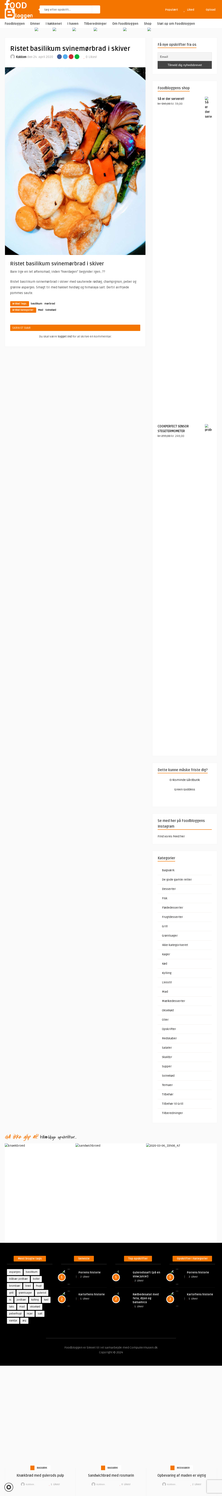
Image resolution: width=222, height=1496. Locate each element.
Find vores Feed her (171, 836)
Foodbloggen (15, 24)
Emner (35, 24)
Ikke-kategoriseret (175, 945)
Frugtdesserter (172, 917)
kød (46, 1299)
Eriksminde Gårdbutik (185, 780)
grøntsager (25, 1292)
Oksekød (168, 1010)
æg (24, 1320)
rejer (30, 1313)
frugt (39, 1286)
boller (36, 1279)
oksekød (35, 1306)
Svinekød (50, 310)
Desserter (169, 889)
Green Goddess (184, 789)
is (10, 1299)
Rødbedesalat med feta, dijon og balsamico (146, 1298)
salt (40, 1313)
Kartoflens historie (91, 1294)
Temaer (167, 1085)
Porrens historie (89, 1272)
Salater (167, 1048)
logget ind (65, 336)
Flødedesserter (172, 907)
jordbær (21, 1299)
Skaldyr (167, 1057)
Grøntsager (170, 935)
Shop (148, 24)
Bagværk (168, 870)
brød (28, 1286)
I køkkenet (54, 24)
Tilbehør (167, 1094)
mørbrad (49, 303)
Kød (164, 963)
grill (11, 1292)
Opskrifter (169, 1029)
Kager (166, 954)
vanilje (13, 1320)
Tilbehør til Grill (172, 1104)
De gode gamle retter (177, 879)
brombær (14, 1286)
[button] (8, 1487)
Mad (40, 310)
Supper (167, 1066)
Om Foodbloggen (125, 24)
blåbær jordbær (18, 1279)
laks (11, 1306)
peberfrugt (15, 1313)
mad (22, 1306)
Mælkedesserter (173, 1001)
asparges (15, 1272)
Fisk (164, 898)
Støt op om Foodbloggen (176, 24)
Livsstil (167, 982)
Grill (165, 926)
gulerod (41, 1292)
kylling (35, 1299)
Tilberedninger (95, 24)
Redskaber (169, 1038)
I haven (72, 24)
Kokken (21, 57)
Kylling (166, 973)
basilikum (36, 303)
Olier (165, 1020)
